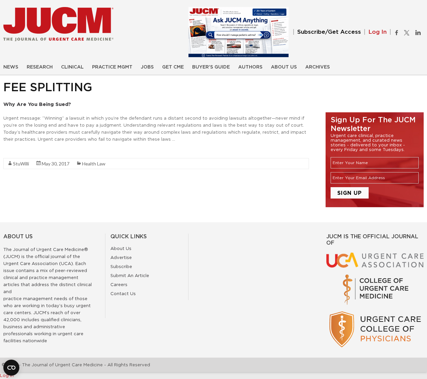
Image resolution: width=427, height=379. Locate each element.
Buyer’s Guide (211, 67)
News (10, 67)
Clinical (72, 67)
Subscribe (121, 266)
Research (40, 67)
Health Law (93, 163)
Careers (118, 284)
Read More (15, 151)
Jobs (147, 67)
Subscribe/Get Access (329, 32)
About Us (284, 67)
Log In (377, 32)
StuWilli (21, 163)
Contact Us (123, 293)
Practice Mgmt (112, 67)
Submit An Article (129, 275)
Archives (317, 67)
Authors (250, 67)
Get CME (173, 67)
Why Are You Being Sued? (37, 104)
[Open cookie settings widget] (11, 368)
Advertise (121, 257)
